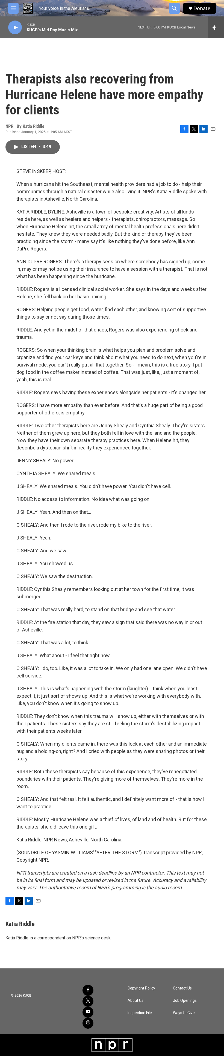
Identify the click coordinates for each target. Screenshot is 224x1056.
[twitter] (87, 1001)
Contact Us (182, 988)
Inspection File (140, 1013)
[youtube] (87, 1012)
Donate (201, 8)
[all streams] (216, 27)
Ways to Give (184, 1013)
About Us (135, 1001)
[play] (15, 27)
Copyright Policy (141, 988)
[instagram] (87, 1023)
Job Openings (185, 1001)
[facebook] (87, 990)
